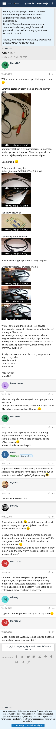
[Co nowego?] (52, 3)
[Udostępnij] (49, 74)
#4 (53, 463)
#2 (53, 394)
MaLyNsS (8, 57)
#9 (53, 632)
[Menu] (4, 3)
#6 (53, 517)
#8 (53, 608)
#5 (53, 493)
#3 (53, 427)
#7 (53, 572)
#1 (53, 74)
